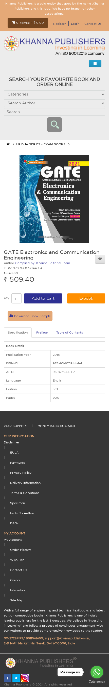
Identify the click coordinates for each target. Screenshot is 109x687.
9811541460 (34, 638)
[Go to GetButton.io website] (97, 681)
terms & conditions (24, 492)
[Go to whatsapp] (96, 672)
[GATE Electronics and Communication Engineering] (54, 199)
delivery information (25, 482)
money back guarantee (59, 426)
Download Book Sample (32, 316)
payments (17, 462)
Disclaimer (11, 442)
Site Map (16, 600)
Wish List (17, 559)
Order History (20, 549)
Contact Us (92, 23)
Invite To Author (22, 513)
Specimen (17, 503)
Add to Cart (43, 298)
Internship (17, 590)
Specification (18, 332)
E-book (86, 298)
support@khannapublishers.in (67, 638)
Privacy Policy (20, 472)
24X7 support (16, 426)
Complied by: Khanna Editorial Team (42, 263)
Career (15, 580)
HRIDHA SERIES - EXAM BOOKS (40, 144)
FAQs (14, 523)
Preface (42, 332)
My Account (13, 539)
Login (75, 23)
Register (59, 23)
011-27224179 (13, 638)
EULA (14, 452)
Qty (6, 297)
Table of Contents (69, 332)
